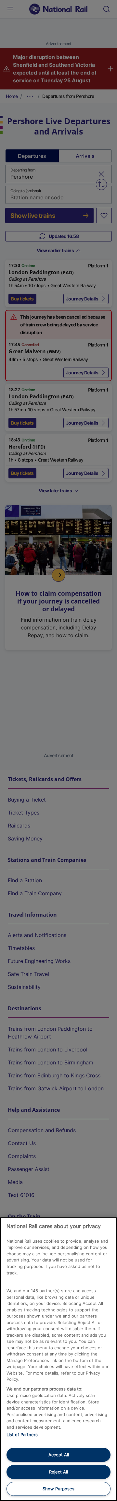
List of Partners (22, 1434)
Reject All (58, 1471)
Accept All (58, 1454)
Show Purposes (58, 1488)
